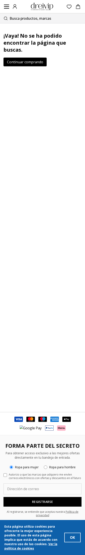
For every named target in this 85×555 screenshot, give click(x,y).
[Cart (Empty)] (78, 6)
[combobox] (42, 18)
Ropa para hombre (62, 467)
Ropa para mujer (27, 467)
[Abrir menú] (6, 6)
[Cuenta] (14, 6)
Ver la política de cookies (30, 546)
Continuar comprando (25, 62)
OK (72, 537)
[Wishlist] (69, 6)
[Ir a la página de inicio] (42, 6)
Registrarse (42, 502)
